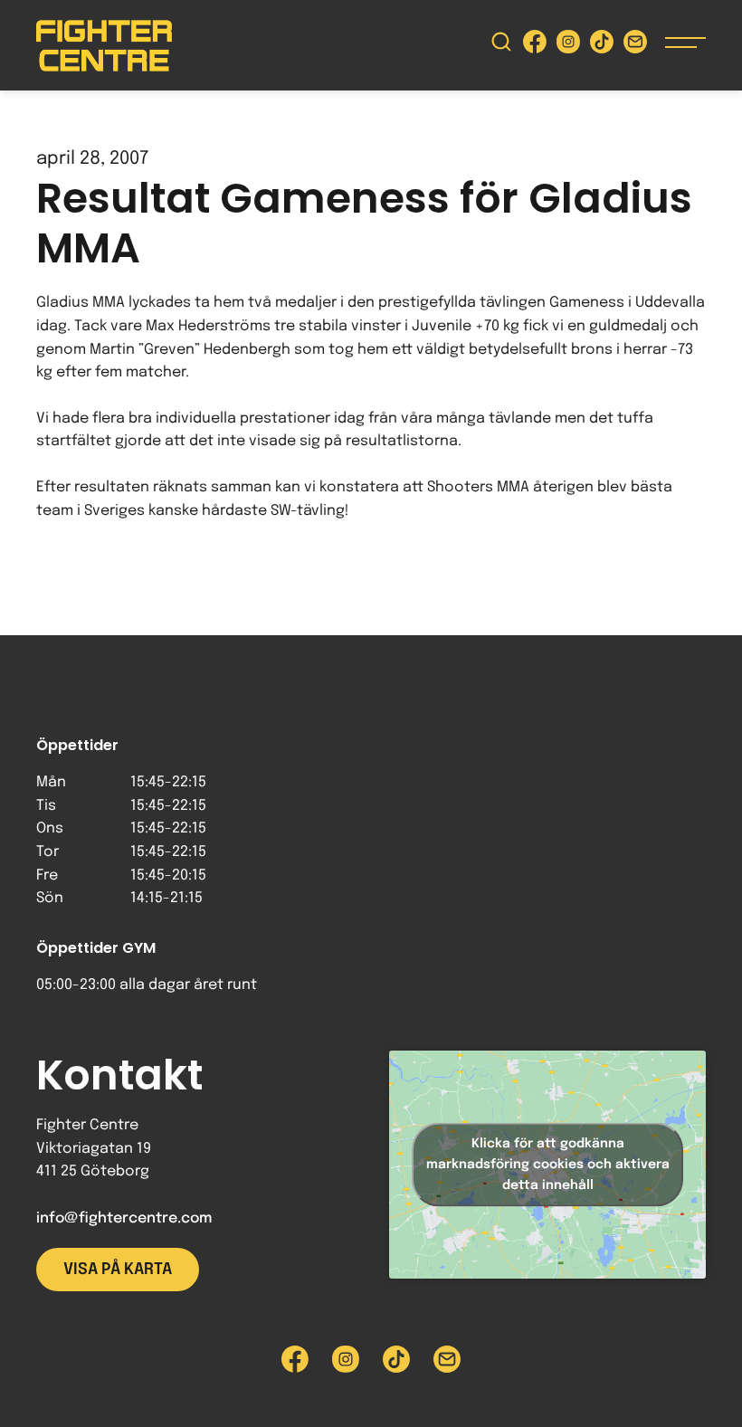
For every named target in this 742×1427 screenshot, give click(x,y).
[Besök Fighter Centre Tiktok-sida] (602, 46)
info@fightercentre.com (124, 1218)
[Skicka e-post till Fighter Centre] (635, 46)
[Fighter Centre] (104, 45)
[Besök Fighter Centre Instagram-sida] (568, 46)
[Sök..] (501, 46)
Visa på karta (117, 1269)
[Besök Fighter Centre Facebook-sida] (535, 46)
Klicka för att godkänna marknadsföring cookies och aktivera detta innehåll (548, 1164)
